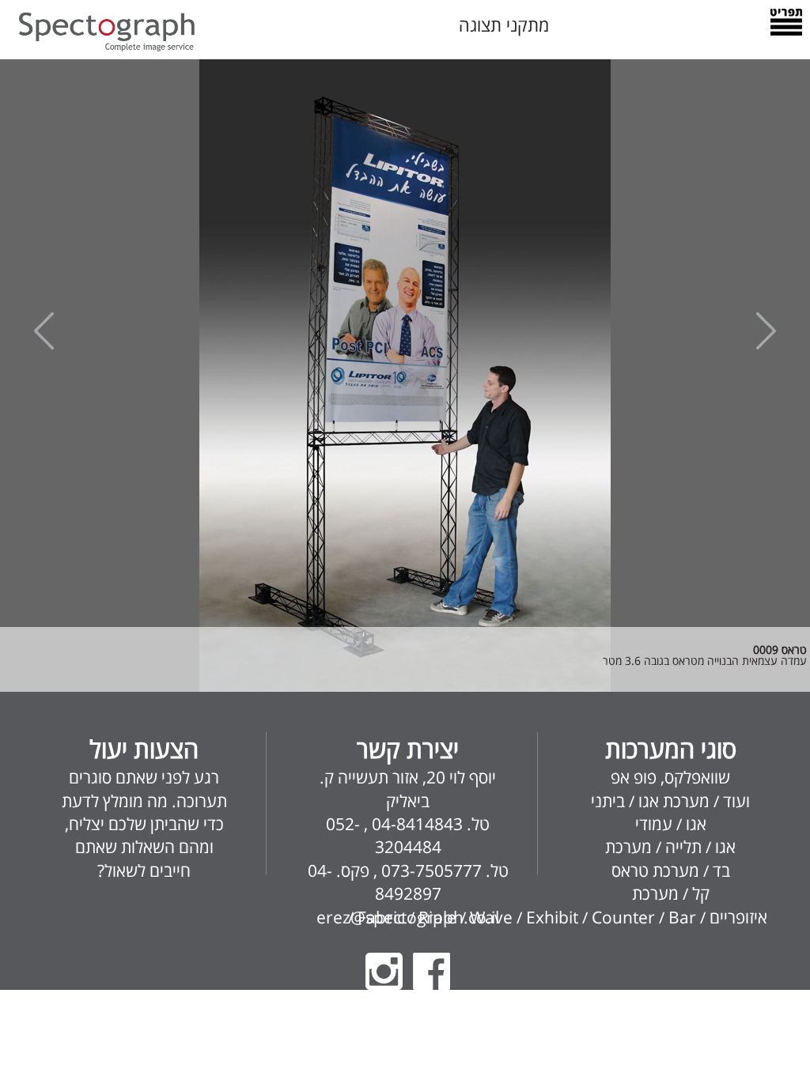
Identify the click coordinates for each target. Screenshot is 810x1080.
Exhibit (552, 917)
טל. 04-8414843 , (425, 824)
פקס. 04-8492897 (374, 881)
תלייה (683, 847)
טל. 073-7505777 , (439, 870)
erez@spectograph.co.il (407, 917)
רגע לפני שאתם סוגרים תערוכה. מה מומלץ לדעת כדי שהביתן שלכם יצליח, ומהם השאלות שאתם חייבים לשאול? (144, 807)
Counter (623, 917)
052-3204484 (383, 835)
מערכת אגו (674, 801)
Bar (682, 917)
